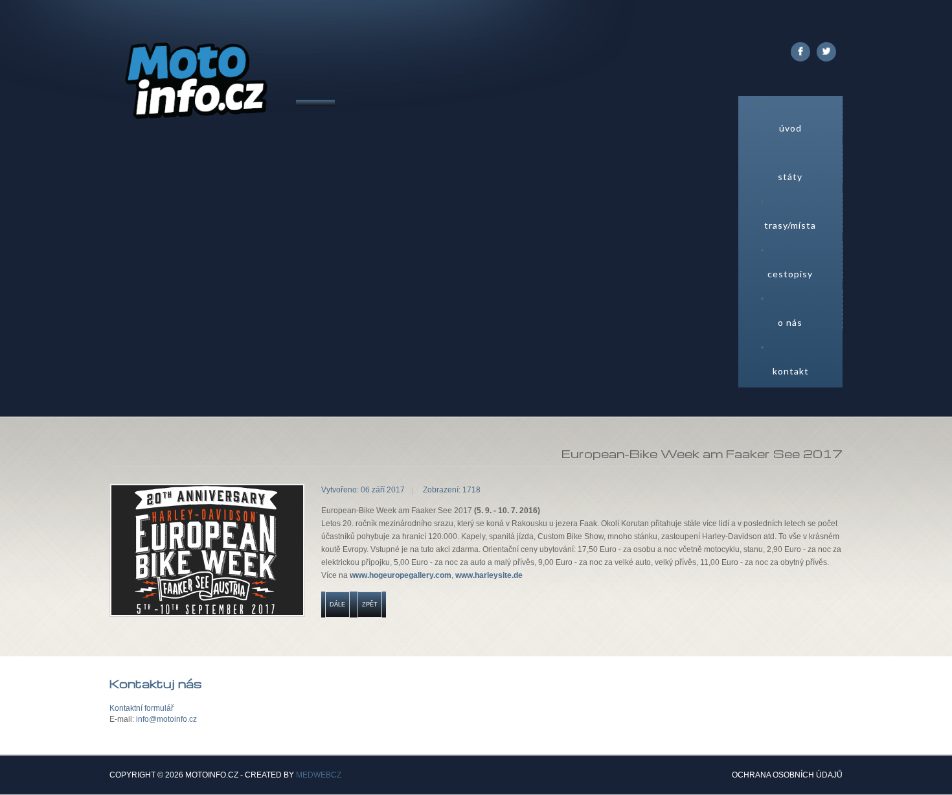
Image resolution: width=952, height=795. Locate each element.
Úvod (790, 127)
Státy (790, 176)
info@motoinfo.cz (166, 719)
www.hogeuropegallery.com (400, 575)
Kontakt (791, 370)
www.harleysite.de (489, 575)
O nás (790, 322)
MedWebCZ (318, 774)
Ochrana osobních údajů (787, 775)
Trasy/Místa (790, 225)
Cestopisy (790, 273)
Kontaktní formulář (141, 708)
